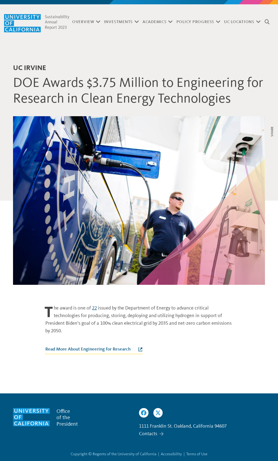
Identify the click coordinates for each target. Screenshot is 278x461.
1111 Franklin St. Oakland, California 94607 (183, 426)
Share (272, 131)
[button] (267, 21)
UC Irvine (29, 68)
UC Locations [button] (239, 21)
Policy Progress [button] (195, 21)
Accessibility (171, 453)
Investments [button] (118, 21)
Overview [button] (83, 21)
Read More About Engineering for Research (88, 349)
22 (94, 308)
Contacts (148, 434)
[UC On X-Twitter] (158, 413)
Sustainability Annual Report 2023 (57, 22)
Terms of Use (196, 453)
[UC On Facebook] (144, 413)
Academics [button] (155, 21)
